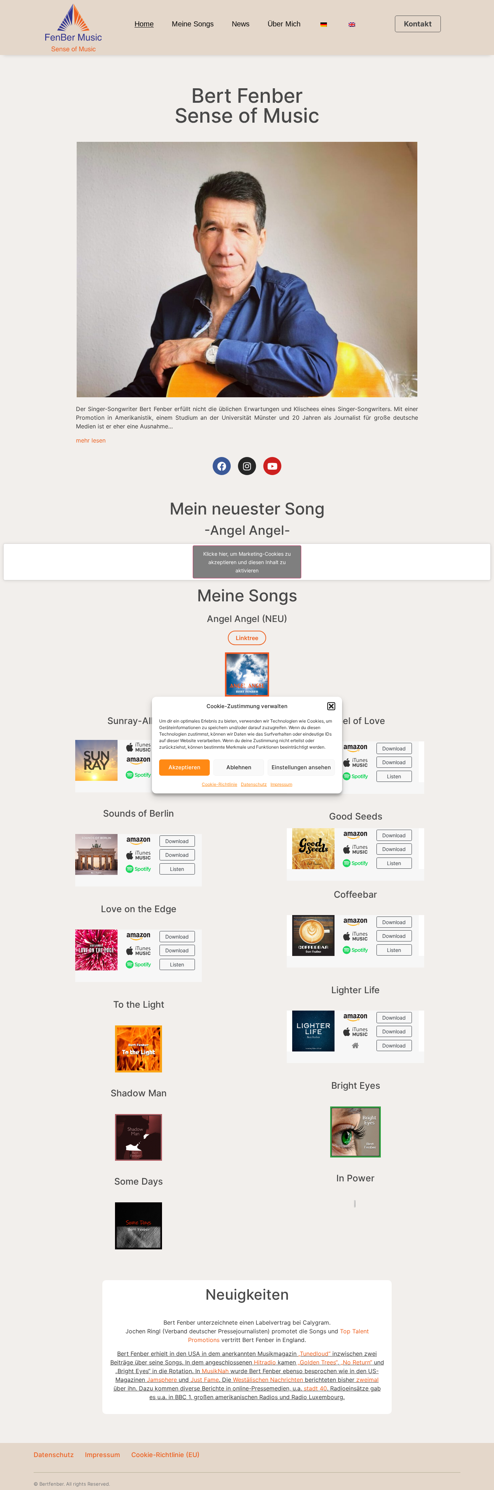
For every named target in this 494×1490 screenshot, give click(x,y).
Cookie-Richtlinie (219, 784)
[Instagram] (247, 466)
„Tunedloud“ (314, 1353)
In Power (355, 1178)
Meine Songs (193, 23)
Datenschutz (254, 784)
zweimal (367, 1379)
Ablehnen (238, 767)
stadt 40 (315, 1388)
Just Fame (205, 1379)
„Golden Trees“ (316, 1362)
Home (144, 23)
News (241, 23)
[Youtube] (272, 466)
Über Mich (284, 23)
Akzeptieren (184, 767)
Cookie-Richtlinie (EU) (165, 1455)
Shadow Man (139, 1093)
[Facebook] (222, 466)
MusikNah (215, 1371)
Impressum (281, 784)
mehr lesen (91, 440)
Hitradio (265, 1362)
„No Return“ (356, 1362)
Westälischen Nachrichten (268, 1379)
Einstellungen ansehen (301, 767)
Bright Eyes (355, 1085)
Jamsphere (162, 1379)
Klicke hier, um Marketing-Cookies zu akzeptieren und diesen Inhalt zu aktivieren (247, 562)
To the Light (138, 1004)
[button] (331, 706)
